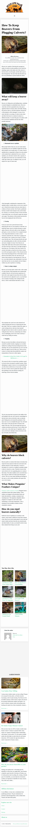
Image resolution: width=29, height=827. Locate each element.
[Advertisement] (14, 657)
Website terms (19, 823)
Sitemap (3, 812)
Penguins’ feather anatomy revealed (10, 490)
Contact (3, 809)
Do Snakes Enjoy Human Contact (12, 725)
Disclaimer (25, 823)
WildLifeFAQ (8, 823)
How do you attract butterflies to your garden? (13, 765)
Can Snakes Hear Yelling (9, 691)
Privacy (14, 823)
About (2, 805)
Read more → (4, 708)
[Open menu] (14, 16)
